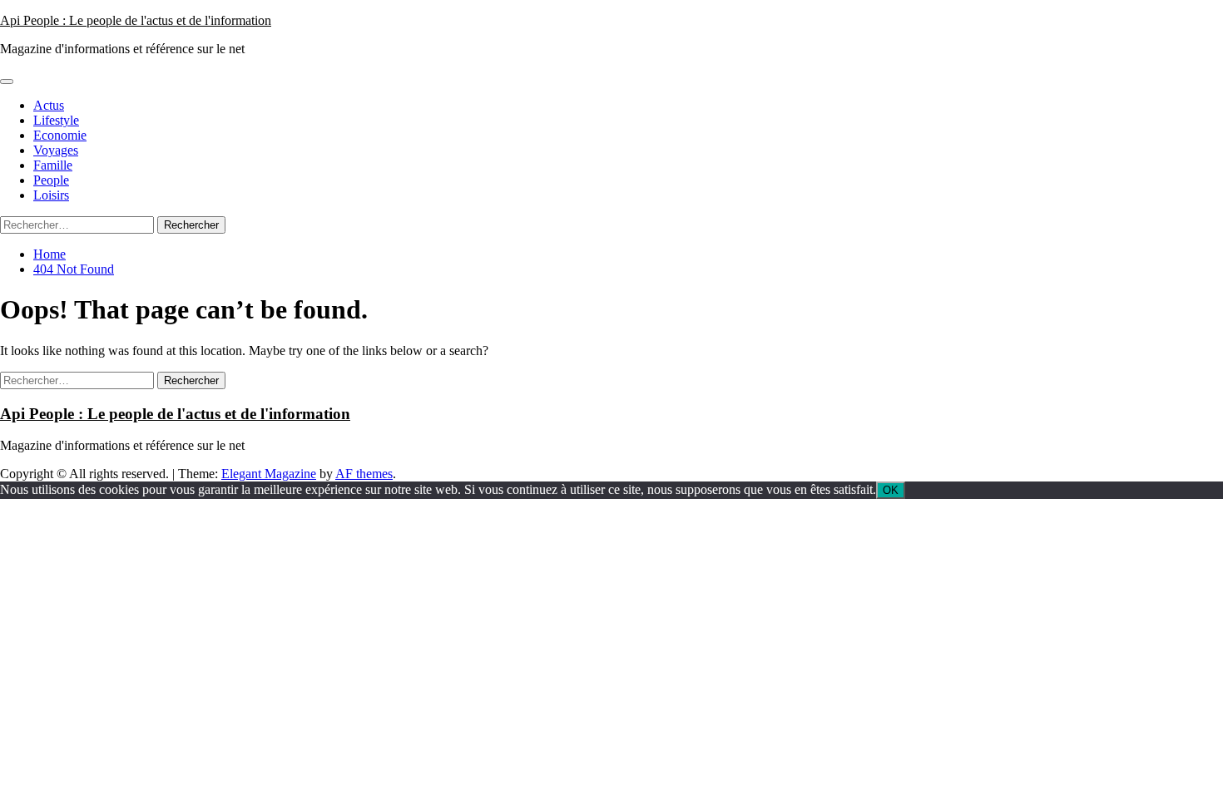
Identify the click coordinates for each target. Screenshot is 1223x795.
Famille (52, 165)
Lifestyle (56, 120)
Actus (48, 105)
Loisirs (51, 195)
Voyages (55, 150)
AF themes (364, 474)
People (51, 180)
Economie (60, 135)
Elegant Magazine (268, 474)
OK (891, 490)
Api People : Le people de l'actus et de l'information (135, 20)
